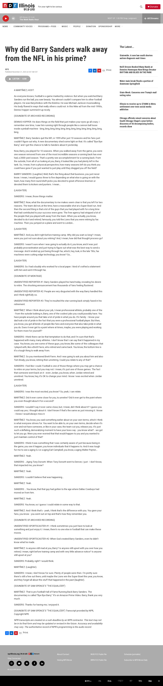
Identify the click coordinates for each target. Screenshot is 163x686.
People (77, 26)
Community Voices (23, 26)
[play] (6, 18)
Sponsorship (105, 26)
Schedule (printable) (132, 654)
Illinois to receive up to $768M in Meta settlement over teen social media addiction (138, 107)
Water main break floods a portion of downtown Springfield (136, 82)
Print (108, 69)
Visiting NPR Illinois (64, 660)
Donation (91, 26)
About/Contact (63, 654)
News (5, 26)
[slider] (17, 18)
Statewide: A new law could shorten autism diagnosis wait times (136, 57)
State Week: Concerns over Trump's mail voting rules (138, 94)
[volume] (13, 18)
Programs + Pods (47, 26)
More (117, 26)
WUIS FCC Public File (99, 654)
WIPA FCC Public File (99, 660)
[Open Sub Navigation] (10, 26)
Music (65, 26)
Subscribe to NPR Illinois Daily (135, 660)
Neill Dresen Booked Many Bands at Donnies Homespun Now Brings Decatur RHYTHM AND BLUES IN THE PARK (138, 70)
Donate (154, 6)
